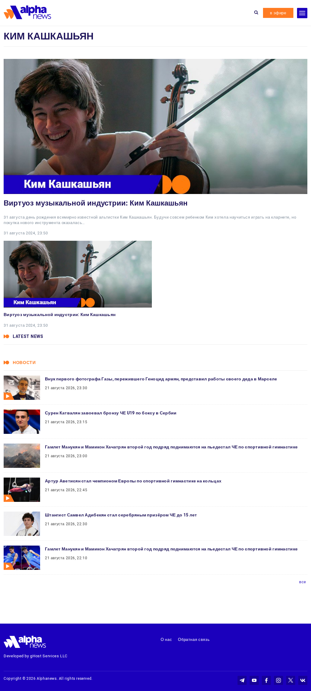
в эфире (278, 13)
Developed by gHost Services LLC (35, 656)
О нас (166, 639)
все (302, 582)
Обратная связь (194, 639)
